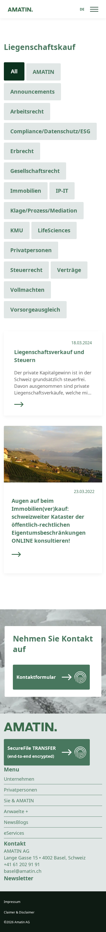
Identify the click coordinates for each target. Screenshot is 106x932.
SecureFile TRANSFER (31, 752)
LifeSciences (54, 230)
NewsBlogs (16, 822)
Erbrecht (22, 151)
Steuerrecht (26, 270)
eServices (14, 833)
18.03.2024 (81, 343)
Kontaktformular (36, 677)
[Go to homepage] (20, 9)
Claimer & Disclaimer (19, 912)
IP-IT (62, 190)
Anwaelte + (16, 811)
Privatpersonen (31, 250)
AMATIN (43, 71)
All (14, 71)
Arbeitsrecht (27, 111)
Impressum (12, 902)
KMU (16, 230)
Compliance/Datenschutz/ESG (50, 131)
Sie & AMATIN (19, 800)
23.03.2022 (84, 491)
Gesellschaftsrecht (35, 170)
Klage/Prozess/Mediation (43, 210)
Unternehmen (19, 779)
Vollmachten (27, 289)
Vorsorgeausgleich (35, 309)
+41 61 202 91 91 (22, 864)
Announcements (32, 91)
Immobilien (25, 190)
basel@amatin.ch (22, 871)
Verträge (69, 270)
